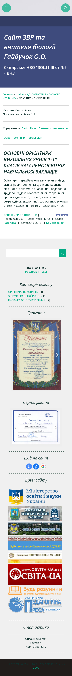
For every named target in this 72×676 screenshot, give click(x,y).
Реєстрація (32, 271)
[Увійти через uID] (29, 466)
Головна (8, 94)
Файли (20, 94)
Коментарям (61, 128)
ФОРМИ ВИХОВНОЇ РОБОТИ (25, 296)
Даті (24, 128)
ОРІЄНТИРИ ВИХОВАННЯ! (20, 215)
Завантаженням (14, 137)
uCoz (36, 667)
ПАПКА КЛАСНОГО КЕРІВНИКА (26, 300)
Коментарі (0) (55, 223)
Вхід (44, 271)
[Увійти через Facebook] (36, 466)
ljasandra (10, 223)
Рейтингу (45, 128)
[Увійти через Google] (43, 466)
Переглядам (34, 137)
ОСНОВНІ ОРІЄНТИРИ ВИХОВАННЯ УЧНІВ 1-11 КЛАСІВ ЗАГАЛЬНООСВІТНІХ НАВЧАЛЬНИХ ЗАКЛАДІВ (34, 162)
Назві (33, 128)
